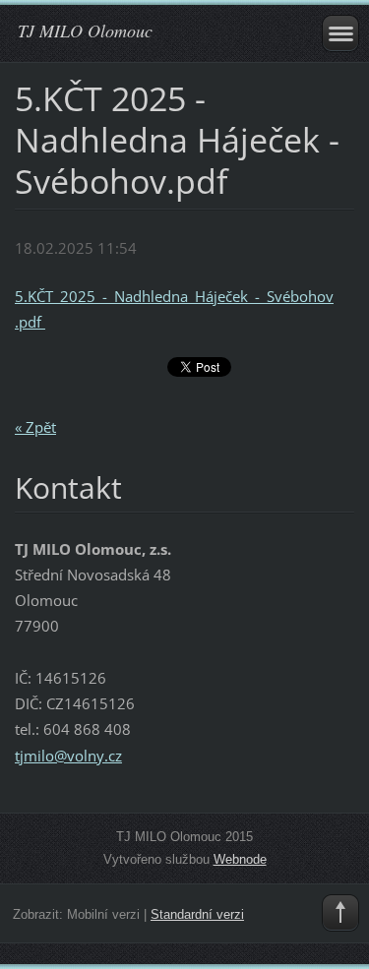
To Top (340, 913)
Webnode (240, 859)
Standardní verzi (197, 914)
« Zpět (35, 427)
